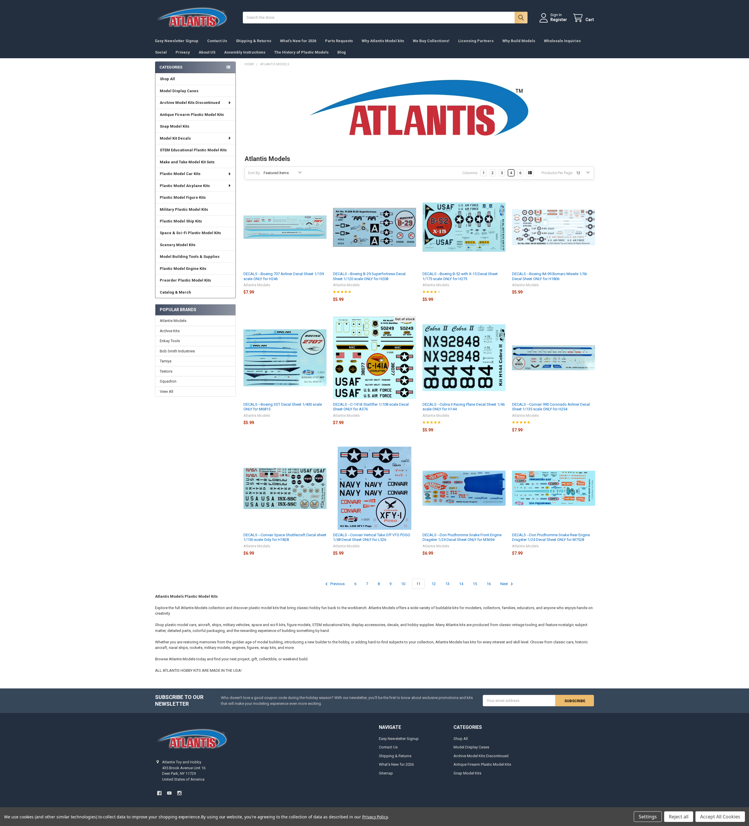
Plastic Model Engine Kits (183, 268)
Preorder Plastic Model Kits (185, 280)
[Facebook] (159, 793)
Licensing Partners (476, 41)
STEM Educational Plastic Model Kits (193, 150)
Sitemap (386, 773)
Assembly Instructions (244, 52)
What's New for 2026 (298, 41)
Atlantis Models (173, 320)
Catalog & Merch (175, 292)
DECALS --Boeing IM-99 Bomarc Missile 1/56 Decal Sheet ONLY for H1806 (549, 276)
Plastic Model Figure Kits (183, 197)
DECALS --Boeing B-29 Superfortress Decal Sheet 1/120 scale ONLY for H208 (369, 276)
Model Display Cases (179, 91)
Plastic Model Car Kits (180, 174)
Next (504, 584)
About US (207, 52)
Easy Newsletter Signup (176, 41)
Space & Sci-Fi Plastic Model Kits (190, 233)
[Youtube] (169, 793)
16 (489, 584)
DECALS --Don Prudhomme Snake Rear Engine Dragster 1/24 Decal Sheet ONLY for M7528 (551, 537)
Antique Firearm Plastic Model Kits (192, 114)
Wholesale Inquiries (562, 41)
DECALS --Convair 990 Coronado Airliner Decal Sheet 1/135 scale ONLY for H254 (551, 406)
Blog (341, 52)
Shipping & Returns (253, 41)
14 (461, 584)
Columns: (470, 173)
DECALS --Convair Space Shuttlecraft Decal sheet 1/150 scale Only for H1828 (284, 537)
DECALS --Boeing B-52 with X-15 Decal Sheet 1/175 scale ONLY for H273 (460, 276)
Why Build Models (518, 41)
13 (447, 584)
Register (558, 19)
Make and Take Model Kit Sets (187, 162)
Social (161, 52)
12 (434, 584)
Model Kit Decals (175, 138)
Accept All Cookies (720, 816)
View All (166, 391)
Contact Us (217, 41)
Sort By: (254, 173)
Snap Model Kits (174, 126)
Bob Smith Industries (177, 351)
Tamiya (165, 361)
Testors (166, 371)
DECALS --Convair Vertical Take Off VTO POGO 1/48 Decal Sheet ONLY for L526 (371, 537)
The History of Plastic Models (301, 52)
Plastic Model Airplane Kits (185, 186)
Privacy (183, 52)
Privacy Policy (375, 817)
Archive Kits (170, 331)
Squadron (168, 381)
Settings (648, 816)
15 (475, 584)
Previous (337, 584)
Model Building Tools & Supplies (189, 256)
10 (403, 584)
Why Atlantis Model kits (383, 41)
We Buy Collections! (431, 41)
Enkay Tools (170, 341)
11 (418, 584)
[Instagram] (179, 793)
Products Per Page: (557, 173)
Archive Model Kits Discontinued (190, 102)
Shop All (167, 79)
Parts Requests (339, 41)
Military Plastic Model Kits (184, 209)
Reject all (678, 816)
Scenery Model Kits (177, 245)
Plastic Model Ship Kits (181, 221)
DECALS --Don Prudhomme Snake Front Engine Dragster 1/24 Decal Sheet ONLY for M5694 (461, 537)
